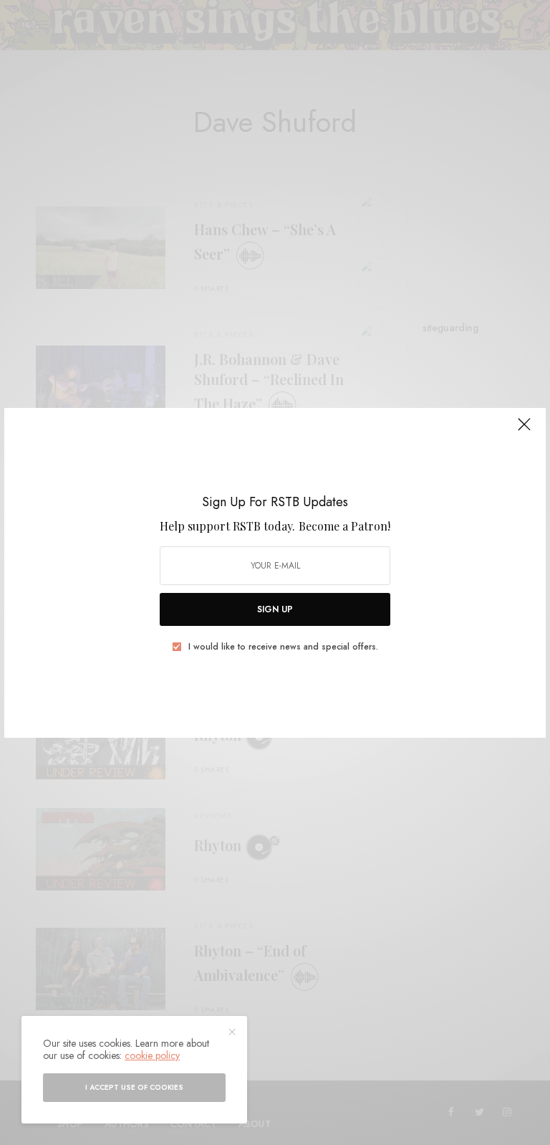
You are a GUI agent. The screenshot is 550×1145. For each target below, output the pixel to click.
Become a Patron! (344, 525)
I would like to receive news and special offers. (283, 646)
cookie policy (152, 1055)
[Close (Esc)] (524, 431)
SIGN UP (275, 609)
